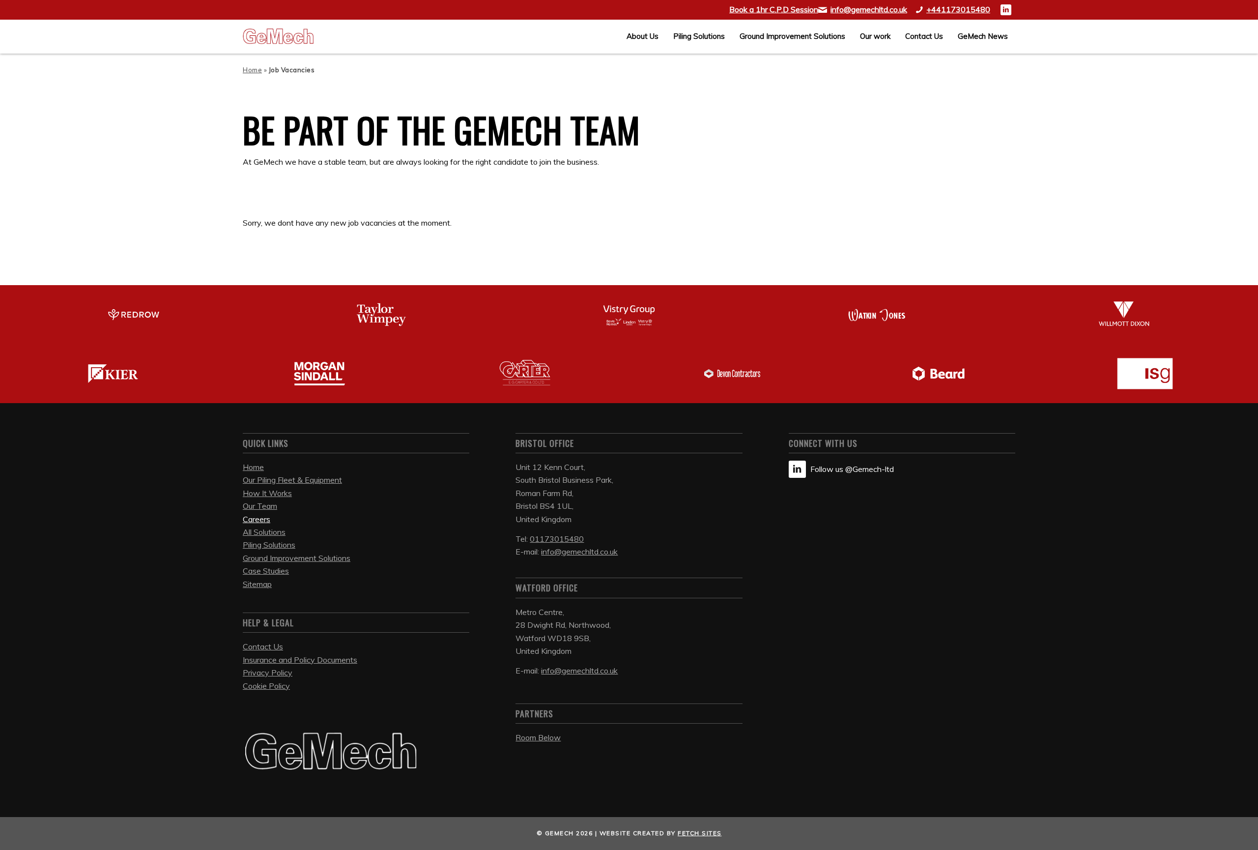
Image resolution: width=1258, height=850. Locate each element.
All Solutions (264, 532)
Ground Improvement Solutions (296, 558)
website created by (661, 833)
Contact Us (263, 646)
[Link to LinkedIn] (1006, 9)
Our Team (260, 506)
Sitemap (257, 584)
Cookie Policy (266, 686)
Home (252, 70)
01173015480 (557, 539)
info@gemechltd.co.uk (579, 552)
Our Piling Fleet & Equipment (292, 480)
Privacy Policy (267, 672)
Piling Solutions (269, 545)
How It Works (267, 493)
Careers (256, 519)
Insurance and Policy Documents (300, 660)
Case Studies (266, 571)
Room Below (538, 737)
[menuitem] (642, 36)
